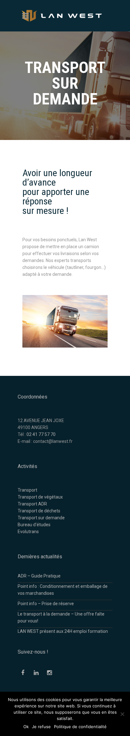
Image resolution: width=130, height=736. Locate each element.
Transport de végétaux (40, 496)
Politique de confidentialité (80, 726)
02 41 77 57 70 (41, 434)
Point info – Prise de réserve (46, 603)
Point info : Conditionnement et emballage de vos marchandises (63, 590)
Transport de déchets (39, 510)
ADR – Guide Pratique (39, 575)
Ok (26, 726)
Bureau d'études (34, 524)
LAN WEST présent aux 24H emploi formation (63, 631)
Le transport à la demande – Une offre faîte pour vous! (61, 617)
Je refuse (41, 726)
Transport (27, 490)
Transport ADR (32, 503)
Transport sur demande (41, 517)
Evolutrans (28, 531)
